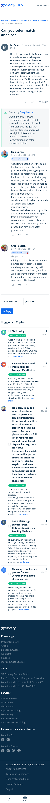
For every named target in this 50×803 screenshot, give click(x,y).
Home (5, 20)
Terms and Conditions (17, 773)
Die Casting (7, 714)
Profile (25, 801)
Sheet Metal (7, 706)
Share (31, 301)
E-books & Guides (10, 649)
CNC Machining (9, 698)
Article (4, 645)
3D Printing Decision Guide (15, 674)
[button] (10, 301)
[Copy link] (25, 102)
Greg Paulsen (27, 112)
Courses (5, 657)
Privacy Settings (14, 784)
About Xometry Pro (16, 768)
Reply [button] (27, 235)
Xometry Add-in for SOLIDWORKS (18, 686)
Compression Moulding (13, 722)
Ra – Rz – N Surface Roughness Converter (22, 678)
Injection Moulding (11, 710)
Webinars (6, 653)
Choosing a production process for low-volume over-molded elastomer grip (24, 574)
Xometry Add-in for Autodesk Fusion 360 (22, 682)
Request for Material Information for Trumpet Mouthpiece (23, 367)
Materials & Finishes (38, 20)
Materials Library (10, 642)
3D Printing (18, 331)
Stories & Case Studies (13, 661)
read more (17, 356)
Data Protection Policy (17, 778)
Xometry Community (19, 20)
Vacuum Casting (9, 718)
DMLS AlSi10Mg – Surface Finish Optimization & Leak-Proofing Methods (24, 526)
